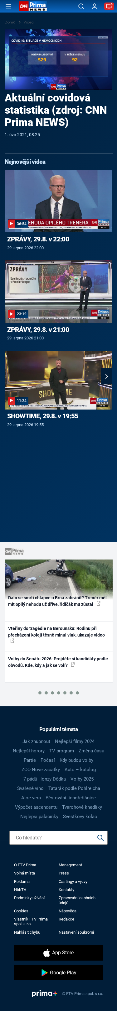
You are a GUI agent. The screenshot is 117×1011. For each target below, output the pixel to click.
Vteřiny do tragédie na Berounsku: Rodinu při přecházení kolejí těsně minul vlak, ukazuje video (56, 631)
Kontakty (66, 889)
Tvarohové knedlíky (82, 807)
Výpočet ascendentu (36, 807)
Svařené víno (30, 788)
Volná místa (24, 873)
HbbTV (20, 889)
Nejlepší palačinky (39, 816)
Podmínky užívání (29, 897)
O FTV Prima (25, 865)
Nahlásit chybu (27, 932)
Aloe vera (31, 798)
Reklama (22, 881)
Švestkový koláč (80, 816)
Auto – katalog (80, 769)
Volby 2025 (82, 779)
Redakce (66, 919)
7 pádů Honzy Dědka (44, 779)
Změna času (91, 751)
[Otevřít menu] (8, 6)
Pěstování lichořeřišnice (71, 798)
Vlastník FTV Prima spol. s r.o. (31, 921)
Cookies (21, 911)
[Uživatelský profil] (94, 6)
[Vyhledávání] (81, 6)
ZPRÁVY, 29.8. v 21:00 (38, 329)
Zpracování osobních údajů (77, 900)
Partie (30, 760)
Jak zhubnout (36, 741)
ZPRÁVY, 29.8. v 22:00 (38, 239)
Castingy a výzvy (73, 881)
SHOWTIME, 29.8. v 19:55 (42, 416)
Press (64, 873)
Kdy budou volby (76, 760)
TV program (61, 751)
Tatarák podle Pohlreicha (74, 788)
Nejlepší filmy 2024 (75, 741)
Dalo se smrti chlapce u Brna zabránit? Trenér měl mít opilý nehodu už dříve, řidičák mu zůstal (57, 601)
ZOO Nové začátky (41, 769)
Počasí (48, 760)
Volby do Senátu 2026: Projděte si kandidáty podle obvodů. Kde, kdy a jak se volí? (58, 662)
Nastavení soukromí (76, 932)
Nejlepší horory (29, 751)
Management (70, 865)
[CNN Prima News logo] (33, 6)
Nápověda (67, 911)
